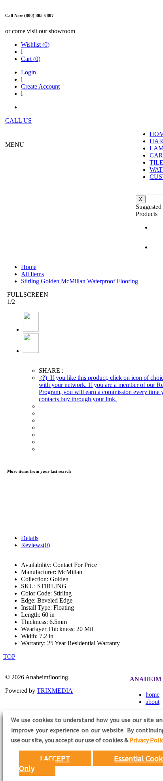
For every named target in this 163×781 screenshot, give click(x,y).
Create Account (40, 86)
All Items (32, 274)
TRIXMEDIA (55, 690)
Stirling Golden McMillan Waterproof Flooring (79, 281)
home (152, 694)
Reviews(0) (35, 545)
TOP (9, 656)
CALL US (18, 120)
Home (28, 266)
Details (29, 538)
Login (28, 72)
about (152, 701)
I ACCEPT (55, 758)
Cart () (30, 58)
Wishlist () (35, 44)
